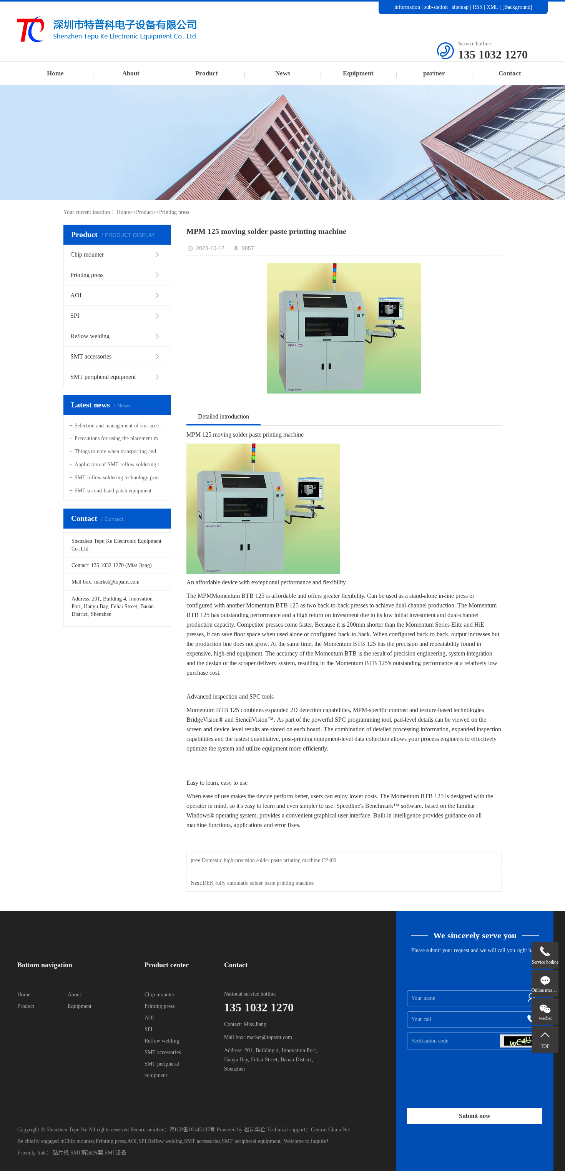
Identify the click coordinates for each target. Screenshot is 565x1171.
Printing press (174, 212)
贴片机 (61, 1153)
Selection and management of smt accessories (120, 426)
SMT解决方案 (86, 1153)
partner (434, 73)
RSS (477, 7)
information (407, 7)
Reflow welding (162, 1041)
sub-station (436, 7)
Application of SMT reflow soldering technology (120, 464)
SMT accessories (163, 1052)
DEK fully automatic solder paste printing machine (258, 883)
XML (492, 7)
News (282, 73)
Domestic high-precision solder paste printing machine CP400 (269, 860)
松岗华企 (255, 1130)
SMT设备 (115, 1153)
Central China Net (330, 1130)
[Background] (517, 7)
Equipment (358, 73)
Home (55, 73)
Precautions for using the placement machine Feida (120, 438)
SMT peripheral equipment (251, 1141)
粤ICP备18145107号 (192, 1130)
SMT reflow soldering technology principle (120, 477)
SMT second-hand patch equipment (113, 491)
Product (206, 73)
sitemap (460, 7)
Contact (510, 73)
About (131, 73)
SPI (149, 1029)
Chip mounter (159, 995)
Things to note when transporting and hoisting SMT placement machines (120, 451)
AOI (149, 1018)
